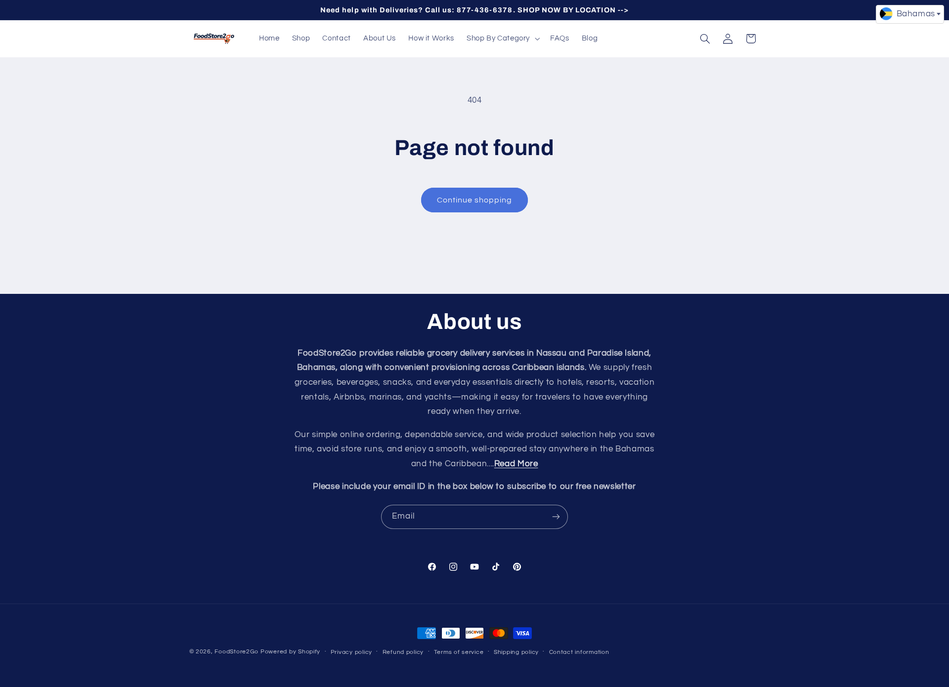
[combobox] (910, 14)
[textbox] (910, 13)
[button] (502, 38)
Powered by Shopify (290, 651)
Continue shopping (475, 200)
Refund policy (403, 652)
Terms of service (459, 652)
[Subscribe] (556, 517)
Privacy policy (351, 652)
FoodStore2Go (237, 651)
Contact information (579, 652)
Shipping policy (516, 652)
